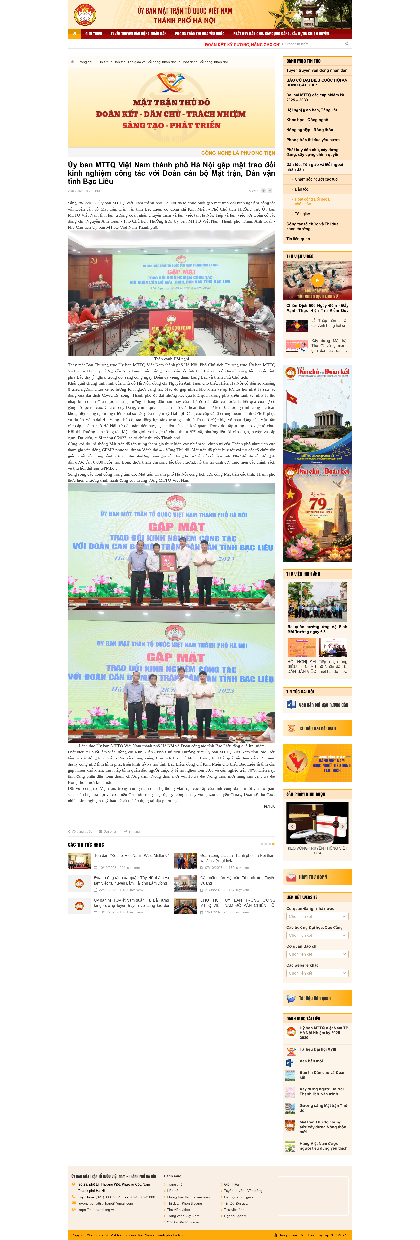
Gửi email (110, 831)
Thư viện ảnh (234, 1210)
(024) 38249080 (142, 1197)
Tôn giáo (302, 214)
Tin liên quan (298, 239)
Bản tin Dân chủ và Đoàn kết (323, 1075)
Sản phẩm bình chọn (305, 794)
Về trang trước (82, 831)
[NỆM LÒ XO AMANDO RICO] (317, 823)
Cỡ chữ (252, 191)
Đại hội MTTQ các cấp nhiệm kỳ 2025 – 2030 (315, 97)
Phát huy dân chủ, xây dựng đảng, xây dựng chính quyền (281, 33)
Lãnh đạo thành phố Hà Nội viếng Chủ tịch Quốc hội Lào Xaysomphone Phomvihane (131, 858)
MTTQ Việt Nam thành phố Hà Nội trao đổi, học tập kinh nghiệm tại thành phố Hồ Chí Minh (237, 881)
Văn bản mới (311, 1061)
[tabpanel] (171, 886)
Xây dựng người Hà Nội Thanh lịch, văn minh (322, 1091)
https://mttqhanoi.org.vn (96, 1210)
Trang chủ (85, 62)
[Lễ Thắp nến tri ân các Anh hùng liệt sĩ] (297, 326)
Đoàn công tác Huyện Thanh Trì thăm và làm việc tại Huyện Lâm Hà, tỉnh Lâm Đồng (131, 903)
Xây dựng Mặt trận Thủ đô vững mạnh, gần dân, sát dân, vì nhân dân (330, 346)
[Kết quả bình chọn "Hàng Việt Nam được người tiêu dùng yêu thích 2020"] (317, 763)
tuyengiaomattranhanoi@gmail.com (105, 1203)
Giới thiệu (93, 33)
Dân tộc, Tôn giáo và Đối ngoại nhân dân (145, 62)
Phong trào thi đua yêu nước (200, 33)
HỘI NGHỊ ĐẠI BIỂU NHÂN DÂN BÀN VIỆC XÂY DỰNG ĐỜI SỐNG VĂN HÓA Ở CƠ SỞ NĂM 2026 (302, 667)
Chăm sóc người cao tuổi (317, 179)
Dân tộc (301, 189)
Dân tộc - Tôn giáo (238, 1197)
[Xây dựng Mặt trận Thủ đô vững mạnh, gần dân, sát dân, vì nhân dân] (297, 346)
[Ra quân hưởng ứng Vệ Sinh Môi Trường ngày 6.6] (317, 602)
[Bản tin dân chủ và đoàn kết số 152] (317, 414)
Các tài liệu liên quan (183, 1222)
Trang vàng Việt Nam (183, 1216)
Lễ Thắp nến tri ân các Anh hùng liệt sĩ (330, 323)
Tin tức (103, 62)
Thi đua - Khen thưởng (184, 1203)
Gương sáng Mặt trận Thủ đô (323, 1108)
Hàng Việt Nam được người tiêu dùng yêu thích (324, 1145)
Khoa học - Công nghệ (307, 120)
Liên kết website (301, 897)
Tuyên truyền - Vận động (243, 1191)
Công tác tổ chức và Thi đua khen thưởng (312, 226)
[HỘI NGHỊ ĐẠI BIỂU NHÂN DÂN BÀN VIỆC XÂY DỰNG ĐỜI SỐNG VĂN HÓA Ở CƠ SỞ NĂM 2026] (302, 647)
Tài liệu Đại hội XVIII (318, 1049)
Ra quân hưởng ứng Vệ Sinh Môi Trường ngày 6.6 (317, 629)
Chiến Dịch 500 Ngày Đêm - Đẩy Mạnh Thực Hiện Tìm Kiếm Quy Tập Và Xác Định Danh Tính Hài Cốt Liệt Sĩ (317, 308)
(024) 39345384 (108, 1197)
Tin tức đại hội (300, 691)
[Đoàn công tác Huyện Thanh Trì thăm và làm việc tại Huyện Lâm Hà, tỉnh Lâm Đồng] (79, 906)
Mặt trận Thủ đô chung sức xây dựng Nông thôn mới (323, 1127)
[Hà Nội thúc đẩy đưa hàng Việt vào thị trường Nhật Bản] (185, 861)
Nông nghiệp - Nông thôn (309, 130)
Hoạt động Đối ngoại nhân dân (205, 62)
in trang (134, 831)
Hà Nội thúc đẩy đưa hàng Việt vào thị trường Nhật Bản (237, 858)
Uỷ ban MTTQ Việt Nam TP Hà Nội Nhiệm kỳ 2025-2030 (324, 1033)
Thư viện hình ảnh (303, 574)
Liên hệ (172, 1191)
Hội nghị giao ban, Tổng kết (311, 110)
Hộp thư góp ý (235, 1216)
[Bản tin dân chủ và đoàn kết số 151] (317, 513)
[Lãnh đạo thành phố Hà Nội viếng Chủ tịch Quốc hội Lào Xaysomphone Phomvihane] (79, 861)
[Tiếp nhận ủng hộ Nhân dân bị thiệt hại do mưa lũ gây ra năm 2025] (333, 647)
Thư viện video (300, 256)
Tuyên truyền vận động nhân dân (138, 33)
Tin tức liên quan (237, 1203)
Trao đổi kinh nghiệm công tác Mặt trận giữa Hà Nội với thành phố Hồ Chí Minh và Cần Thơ (131, 881)
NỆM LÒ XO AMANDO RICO (317, 848)
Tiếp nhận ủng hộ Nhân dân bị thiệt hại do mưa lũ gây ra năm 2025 (333, 667)
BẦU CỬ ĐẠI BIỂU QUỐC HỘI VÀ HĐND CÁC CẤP (316, 82)
